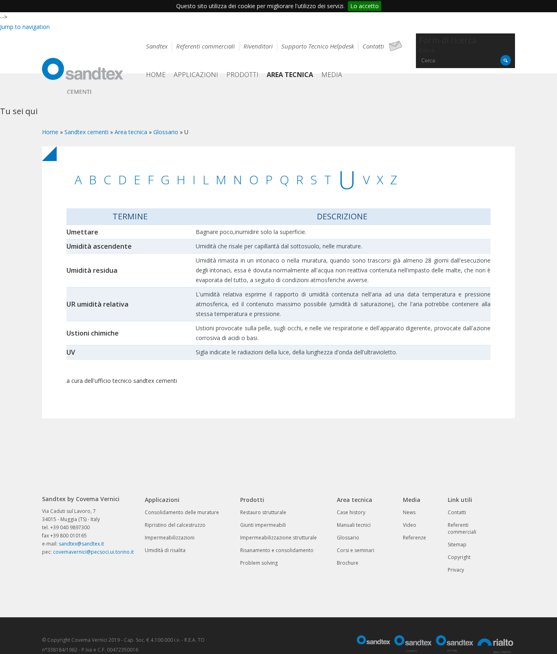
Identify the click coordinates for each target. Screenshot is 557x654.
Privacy (456, 569)
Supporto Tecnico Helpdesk (317, 46)
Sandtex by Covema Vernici (83, 77)
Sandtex (157, 46)
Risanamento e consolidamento (277, 550)
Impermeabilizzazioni (170, 537)
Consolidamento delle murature (182, 512)
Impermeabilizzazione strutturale (278, 537)
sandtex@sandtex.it (81, 543)
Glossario (165, 132)
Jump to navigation (25, 27)
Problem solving (259, 562)
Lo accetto (364, 6)
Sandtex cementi (86, 132)
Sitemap (457, 544)
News (409, 512)
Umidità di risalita (165, 550)
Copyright (459, 557)
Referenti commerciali (205, 46)
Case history (351, 512)
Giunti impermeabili (263, 524)
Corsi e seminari (355, 550)
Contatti (373, 46)
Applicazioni (196, 74)
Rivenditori (258, 46)
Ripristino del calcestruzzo (175, 524)
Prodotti (242, 74)
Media (331, 74)
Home (156, 74)
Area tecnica (290, 74)
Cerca (426, 50)
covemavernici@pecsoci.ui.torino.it (93, 551)
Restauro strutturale (263, 512)
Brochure (347, 562)
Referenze (414, 537)
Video (409, 524)
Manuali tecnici (354, 524)
